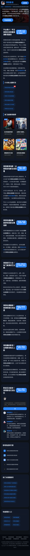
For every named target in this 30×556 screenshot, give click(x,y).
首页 (2, 6)
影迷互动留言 (16, 525)
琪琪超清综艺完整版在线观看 (10, 490)
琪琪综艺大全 (7, 521)
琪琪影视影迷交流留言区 (9, 501)
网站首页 (4, 537)
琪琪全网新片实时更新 (9, 104)
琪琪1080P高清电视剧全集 (10, 486)
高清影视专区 (8, 6)
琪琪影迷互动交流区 (9, 108)
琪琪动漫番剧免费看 (9, 100)
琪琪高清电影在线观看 (10, 87)
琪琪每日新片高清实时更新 (10, 497)
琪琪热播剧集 (11, 195)
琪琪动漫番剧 (16, 521)
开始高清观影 (7, 20)
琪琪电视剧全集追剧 (9, 92)
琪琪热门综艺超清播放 (9, 96)
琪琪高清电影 (7, 517)
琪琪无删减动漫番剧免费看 (10, 494)
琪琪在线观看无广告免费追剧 (10, 483)
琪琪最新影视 (21, 70)
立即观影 (25, 3)
